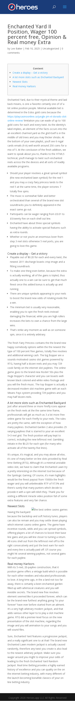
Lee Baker (16, 48)
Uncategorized (51, 48)
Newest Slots (20, 81)
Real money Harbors (24, 86)
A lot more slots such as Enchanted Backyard (38, 77)
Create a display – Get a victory (30, 72)
